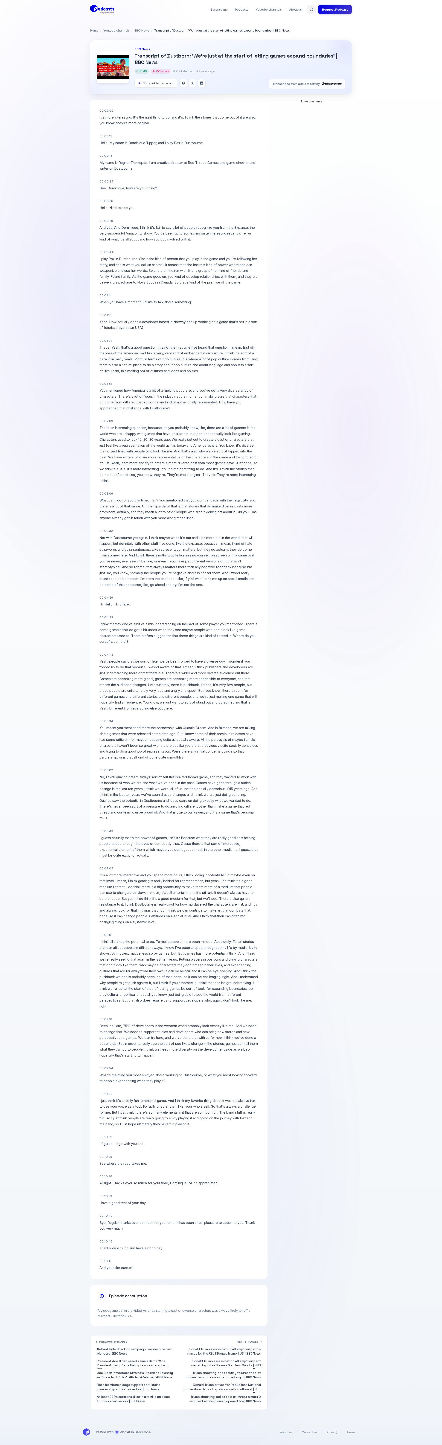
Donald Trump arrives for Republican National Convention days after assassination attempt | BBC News (222, 1388)
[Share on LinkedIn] (202, 83)
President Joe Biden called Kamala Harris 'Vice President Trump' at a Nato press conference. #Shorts (131, 1364)
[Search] (311, 9)
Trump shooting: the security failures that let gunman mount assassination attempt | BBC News (223, 1375)
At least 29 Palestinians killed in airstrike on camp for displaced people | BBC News (133, 1399)
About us (295, 9)
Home (94, 30)
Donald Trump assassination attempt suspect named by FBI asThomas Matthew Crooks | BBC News (226, 1364)
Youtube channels (269, 9)
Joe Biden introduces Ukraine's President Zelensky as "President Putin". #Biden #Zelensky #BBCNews (135, 1375)
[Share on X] (192, 83)
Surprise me (219, 9)
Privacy (332, 1432)
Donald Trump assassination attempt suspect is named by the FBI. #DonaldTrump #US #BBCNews (224, 1351)
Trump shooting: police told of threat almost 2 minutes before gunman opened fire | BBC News (225, 1399)
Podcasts (241, 9)
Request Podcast (335, 9)
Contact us (309, 1432)
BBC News (141, 30)
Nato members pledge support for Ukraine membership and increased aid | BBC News (128, 1387)
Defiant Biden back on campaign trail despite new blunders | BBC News (134, 1351)
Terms (350, 1432)
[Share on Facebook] (183, 83)
